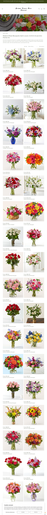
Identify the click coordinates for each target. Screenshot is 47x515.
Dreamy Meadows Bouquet (9, 352)
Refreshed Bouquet (7, 301)
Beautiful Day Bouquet (29, 326)
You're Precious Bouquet (8, 97)
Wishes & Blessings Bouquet (30, 122)
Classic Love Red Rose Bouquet (9, 275)
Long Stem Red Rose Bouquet (9, 326)
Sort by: (25, 46)
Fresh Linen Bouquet (28, 97)
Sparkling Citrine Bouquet (29, 352)
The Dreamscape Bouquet (29, 402)
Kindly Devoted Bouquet (29, 275)
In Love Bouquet (27, 250)
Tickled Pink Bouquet (7, 453)
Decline (35, 512)
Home (4, 33)
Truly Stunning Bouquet (29, 148)
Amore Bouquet (6, 173)
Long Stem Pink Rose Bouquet (9, 402)
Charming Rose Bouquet (8, 479)
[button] (2, 9)
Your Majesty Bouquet (28, 479)
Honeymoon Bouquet (7, 199)
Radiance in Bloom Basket (8, 224)
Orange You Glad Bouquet (29, 453)
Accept (22, 512)
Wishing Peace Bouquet (8, 71)
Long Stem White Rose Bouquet (10, 250)
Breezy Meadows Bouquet (29, 377)
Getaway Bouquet (7, 428)
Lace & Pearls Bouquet (28, 301)
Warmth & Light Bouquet (29, 428)
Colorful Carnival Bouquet (8, 377)
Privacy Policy (39, 509)
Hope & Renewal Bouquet (29, 199)
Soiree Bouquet (27, 173)
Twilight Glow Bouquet (8, 148)
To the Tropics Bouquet (29, 224)
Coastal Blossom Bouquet (8, 122)
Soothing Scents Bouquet (29, 71)
